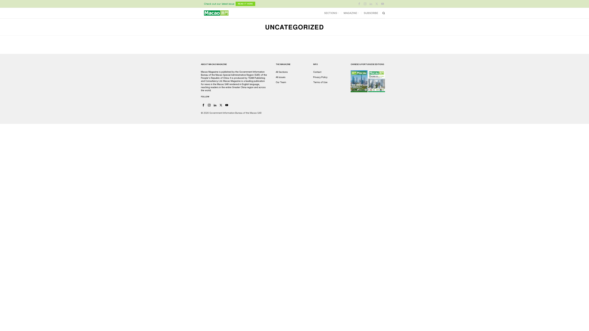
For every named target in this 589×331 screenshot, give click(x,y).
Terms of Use (320, 82)
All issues (280, 77)
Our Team (281, 82)
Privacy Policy (320, 77)
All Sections (282, 72)
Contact (317, 72)
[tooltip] (359, 3)
